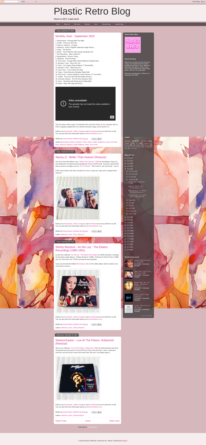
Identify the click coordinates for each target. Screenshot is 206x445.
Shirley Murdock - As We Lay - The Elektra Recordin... (137, 191)
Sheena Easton (78, 415)
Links (96, 24)
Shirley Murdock (79, 328)
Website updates (136, 146)
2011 (128, 244)
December (132, 171)
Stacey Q (80, 234)
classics (146, 145)
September (132, 179)
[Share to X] (96, 139)
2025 (128, 161)
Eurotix (127, 145)
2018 (128, 225)
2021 (128, 217)
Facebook (68, 131)
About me (67, 24)
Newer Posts (60, 421)
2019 (128, 222)
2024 (128, 163)
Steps (87, 144)
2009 (128, 250)
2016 (128, 231)
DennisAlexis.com (95, 133)
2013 (128, 239)
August (131, 200)
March (131, 208)
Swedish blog (119, 24)
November (132, 174)
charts (89, 142)
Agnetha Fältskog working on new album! (142, 261)
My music (77, 24)
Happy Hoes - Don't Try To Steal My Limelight (142, 272)
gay (126, 146)
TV (137, 143)
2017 (128, 228)
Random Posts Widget (146, 315)
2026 (128, 158)
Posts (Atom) (92, 427)
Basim (72, 142)
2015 (128, 233)
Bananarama (65, 142)
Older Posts (114, 421)
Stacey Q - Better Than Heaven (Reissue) (80, 157)
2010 (128, 247)
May (130, 205)
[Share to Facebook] (99, 139)
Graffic (95, 142)
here (107, 127)
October (131, 177)
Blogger (124, 441)
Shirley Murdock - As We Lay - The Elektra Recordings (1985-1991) (81, 248)
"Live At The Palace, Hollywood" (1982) (84, 348)
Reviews (87, 24)
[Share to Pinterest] (101, 139)
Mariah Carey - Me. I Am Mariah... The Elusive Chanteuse (142, 284)
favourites (132, 148)
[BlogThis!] (94, 139)
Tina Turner (94, 144)
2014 (128, 236)
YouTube (92, 131)
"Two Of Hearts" (85, 166)
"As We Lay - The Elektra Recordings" (84, 255)
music (108, 142)
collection (64, 234)
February (132, 211)
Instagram (82, 131)
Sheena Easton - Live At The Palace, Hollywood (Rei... (137, 196)
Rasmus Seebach (66, 144)
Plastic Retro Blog (92, 11)
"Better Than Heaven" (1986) (89, 161)
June (130, 203)
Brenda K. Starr (81, 142)
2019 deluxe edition (83, 264)
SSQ (74, 234)
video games (137, 145)
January (131, 214)
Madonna (101, 142)
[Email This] (92, 139)
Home (58, 24)
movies (146, 143)
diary (126, 148)
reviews (147, 146)
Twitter (75, 131)
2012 (128, 241)
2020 (128, 220)
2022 (128, 169)
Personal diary (106, 24)
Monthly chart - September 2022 (75, 36)
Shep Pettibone (78, 144)
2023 (128, 166)
